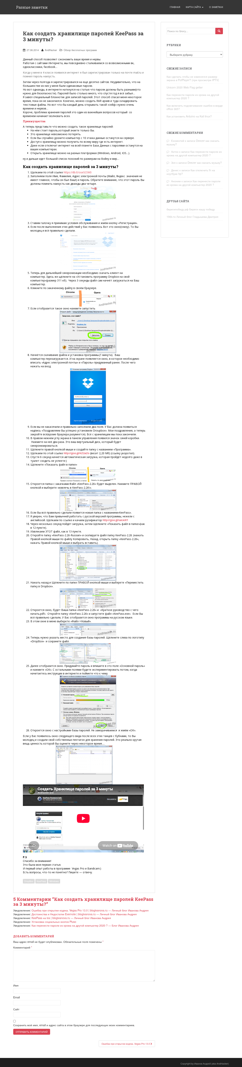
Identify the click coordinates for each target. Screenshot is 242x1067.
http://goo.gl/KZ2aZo (76, 453)
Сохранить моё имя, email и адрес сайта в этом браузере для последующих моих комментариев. (74, 1025)
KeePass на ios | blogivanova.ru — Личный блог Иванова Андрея (71, 918)
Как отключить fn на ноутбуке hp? (191, 172)
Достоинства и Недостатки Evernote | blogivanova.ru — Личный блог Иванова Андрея (84, 914)
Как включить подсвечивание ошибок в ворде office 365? (195, 107)
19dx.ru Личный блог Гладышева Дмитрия (192, 217)
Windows (54, 881)
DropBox (28, 881)
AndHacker (51, 50)
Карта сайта (194, 7)
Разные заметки (32, 7)
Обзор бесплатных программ (80, 50)
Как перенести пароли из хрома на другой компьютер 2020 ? (193, 96)
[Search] (219, 31)
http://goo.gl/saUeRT (115, 520)
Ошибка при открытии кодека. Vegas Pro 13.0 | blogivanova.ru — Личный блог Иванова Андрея (90, 910)
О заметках (216, 7)
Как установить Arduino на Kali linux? (189, 116)
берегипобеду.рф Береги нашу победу (191, 209)
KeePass (41, 881)
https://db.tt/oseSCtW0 (78, 172)
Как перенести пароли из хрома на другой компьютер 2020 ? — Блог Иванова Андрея (85, 925)
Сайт (16, 1009)
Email (16, 997)
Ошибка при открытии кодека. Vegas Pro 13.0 (126, 1043)
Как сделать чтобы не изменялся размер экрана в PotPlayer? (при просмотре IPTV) (193, 78)
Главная (175, 7)
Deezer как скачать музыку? (205, 162)
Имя (16, 985)
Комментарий (22, 947)
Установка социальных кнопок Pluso (54, 922)
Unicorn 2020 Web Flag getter (185, 87)
